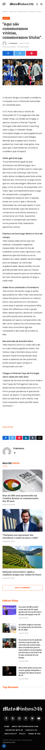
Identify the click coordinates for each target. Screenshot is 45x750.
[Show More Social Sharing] (40, 53)
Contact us (31, 730)
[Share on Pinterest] (31, 53)
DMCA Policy (10, 734)
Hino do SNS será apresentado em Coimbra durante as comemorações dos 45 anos (20, 498)
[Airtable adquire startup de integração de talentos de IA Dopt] (9, 628)
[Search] (41, 4)
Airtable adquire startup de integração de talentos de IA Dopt (29, 627)
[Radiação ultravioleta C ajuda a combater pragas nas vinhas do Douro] (22, 557)
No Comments (10, 47)
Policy (22, 734)
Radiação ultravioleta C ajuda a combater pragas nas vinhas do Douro (21, 573)
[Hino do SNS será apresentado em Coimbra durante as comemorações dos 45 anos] (22, 481)
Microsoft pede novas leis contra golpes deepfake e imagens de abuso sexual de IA (30, 671)
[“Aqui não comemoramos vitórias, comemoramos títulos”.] (22, 72)
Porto (6, 18)
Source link (7, 427)
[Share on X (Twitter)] (19, 53)
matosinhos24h (8, 742)
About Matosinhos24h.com (25, 726)
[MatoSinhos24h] (22, 4)
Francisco (13, 43)
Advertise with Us (14, 730)
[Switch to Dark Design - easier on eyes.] (37, 4)
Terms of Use (34, 734)
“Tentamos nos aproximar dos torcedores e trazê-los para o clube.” (20, 536)
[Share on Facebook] (8, 53)
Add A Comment (22, 587)
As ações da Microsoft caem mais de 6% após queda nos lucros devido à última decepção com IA (30, 611)
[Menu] (4, 4)
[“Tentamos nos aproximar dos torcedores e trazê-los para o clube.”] (22, 520)
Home (4, 11)
